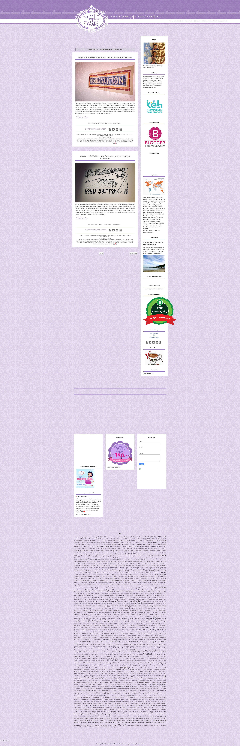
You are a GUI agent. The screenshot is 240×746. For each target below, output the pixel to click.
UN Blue (98, 711)
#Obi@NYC (150, 537)
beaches (76, 552)
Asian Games (79, 546)
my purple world (117, 134)
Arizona (126, 544)
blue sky (150, 556)
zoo (108, 727)
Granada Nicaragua (162, 590)
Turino (156, 707)
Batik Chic (123, 550)
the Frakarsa (159, 699)
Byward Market (93, 561)
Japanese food (95, 608)
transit (80, 705)
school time (163, 680)
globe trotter (151, 588)
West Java (140, 718)
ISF (102, 607)
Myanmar (156, 214)
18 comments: (116, 224)
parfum (154, 664)
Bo (157, 556)
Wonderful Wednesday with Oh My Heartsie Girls (100, 722)
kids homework (115, 614)
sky (146, 684)
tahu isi (143, 695)
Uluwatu (148, 709)
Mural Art (162, 637)
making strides (162, 627)
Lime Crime (93, 623)
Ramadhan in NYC (129, 675)
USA (106, 715)
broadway (100, 559)
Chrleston (127, 567)
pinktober (160, 667)
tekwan (153, 697)
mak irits (126, 627)
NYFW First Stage (113, 658)
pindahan (153, 667)
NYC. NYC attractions (160, 656)
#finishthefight (119, 537)
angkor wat (138, 542)
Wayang (110, 718)
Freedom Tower (96, 586)
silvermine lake (120, 684)
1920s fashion (128, 539)
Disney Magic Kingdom (131, 574)
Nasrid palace (118, 644)
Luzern (75, 627)
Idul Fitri (135, 599)
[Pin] (157, 342)
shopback (105, 684)
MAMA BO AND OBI (178, 21)
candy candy (92, 563)
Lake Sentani (96, 618)
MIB (131, 633)
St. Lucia (141, 690)
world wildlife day (105, 725)
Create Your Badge (154, 337)
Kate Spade (90, 612)
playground (78, 669)
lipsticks (121, 623)
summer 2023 (133, 694)
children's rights (85, 567)
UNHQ (122, 713)
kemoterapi (127, 612)
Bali (146, 548)
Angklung (121, 542)
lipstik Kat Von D (134, 623)
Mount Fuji (94, 637)
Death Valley (154, 572)
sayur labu (128, 680)
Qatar (150, 219)
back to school (121, 548)
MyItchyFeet (88, 644)
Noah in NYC (89, 652)
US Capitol (84, 715)
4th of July (86, 540)
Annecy (145, 542)
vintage (156, 715)
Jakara (143, 607)
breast (159, 558)
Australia (145, 201)
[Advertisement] (106, 40)
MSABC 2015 (120, 637)
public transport (148, 671)
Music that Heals (157, 639)
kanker (132, 610)
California (122, 561)
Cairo (106, 561)
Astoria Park (104, 546)
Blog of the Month (155, 554)
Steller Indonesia (116, 692)
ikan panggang (149, 599)
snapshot (107, 686)
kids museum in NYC (142, 614)
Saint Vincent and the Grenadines (152, 227)
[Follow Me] (150, 342)
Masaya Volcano (142, 632)
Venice (135, 715)
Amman (110, 542)
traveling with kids (134, 707)
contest (77, 571)
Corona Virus (115, 571)
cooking (93, 571)
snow (127, 686)
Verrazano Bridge (142, 715)
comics (134, 569)
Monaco (151, 214)
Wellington (131, 718)
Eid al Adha (97, 578)
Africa (112, 540)
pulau (155, 671)
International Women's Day (93, 607)
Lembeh (128, 621)
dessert (82, 574)
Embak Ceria (143, 578)
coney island (155, 569)
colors (123, 569)
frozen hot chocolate (137, 586)
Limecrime (100, 623)
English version (91, 134)
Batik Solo (138, 550)
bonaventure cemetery (101, 558)
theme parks (163, 701)
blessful (133, 554)
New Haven (92, 646)
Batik (117, 550)
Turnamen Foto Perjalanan (81, 709)
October (76, 660)
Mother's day (86, 637)
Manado (97, 632)
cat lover (145, 563)
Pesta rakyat (99, 667)
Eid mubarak (112, 578)
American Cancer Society (79, 542)
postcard (139, 669)
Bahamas (162, 201)
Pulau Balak (162, 671)
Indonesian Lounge (161, 603)
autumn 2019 (97, 548)
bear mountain (108, 552)
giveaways (135, 588)
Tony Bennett (142, 703)
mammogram (81, 632)
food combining (135, 584)
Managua (104, 632)
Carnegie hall (119, 563)
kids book (99, 614)
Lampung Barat (160, 618)
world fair (87, 725)
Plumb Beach (86, 669)
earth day (151, 576)
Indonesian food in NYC (149, 603)
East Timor (152, 223)
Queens (76, 675)
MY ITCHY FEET (188, 21)
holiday (101, 595)
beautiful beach (119, 552)
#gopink (128, 537)
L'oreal (136, 616)
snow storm (135, 686)
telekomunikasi (161, 697)
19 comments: (116, 123)
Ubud (124, 709)
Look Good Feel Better (100, 625)
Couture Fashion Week (140, 571)
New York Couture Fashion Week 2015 (102, 648)
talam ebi (157, 695)
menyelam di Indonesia (108, 633)
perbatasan (157, 665)
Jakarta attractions (159, 607)
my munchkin (123, 641)
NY (165, 652)
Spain (159, 205)
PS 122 (110, 671)
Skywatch (154, 684)
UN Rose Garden (142, 711)
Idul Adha (129, 599)
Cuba (162, 571)
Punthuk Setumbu (119, 673)
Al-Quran (146, 540)
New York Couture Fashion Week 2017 (143, 648)
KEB (110, 612)
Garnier (159, 586)
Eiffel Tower (121, 578)
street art (131, 692)
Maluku (120, 629)
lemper (134, 621)
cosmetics (124, 571)
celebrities (155, 563)
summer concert (152, 694)
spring (142, 688)
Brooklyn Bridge (141, 559)
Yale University (130, 725)
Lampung (149, 618)
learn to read (77, 621)
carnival (126, 563)
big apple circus (81, 554)
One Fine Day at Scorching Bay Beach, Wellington (153, 243)
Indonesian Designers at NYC (108, 603)
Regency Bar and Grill (105, 677)
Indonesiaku (133, 601)
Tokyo (125, 703)
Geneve (108, 588)
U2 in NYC (118, 709)
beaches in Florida (85, 552)
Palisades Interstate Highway (91, 664)
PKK (165, 667)
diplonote (108, 574)
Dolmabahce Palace (99, 576)
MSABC (113, 637)
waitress (88, 716)
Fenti (109, 582)
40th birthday (78, 540)
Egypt (156, 205)
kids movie (123, 614)
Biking (94, 554)
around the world (136, 544)
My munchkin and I (134, 641)
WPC (113, 725)
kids (161, 612)
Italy (155, 208)
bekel (134, 552)
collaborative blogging (109, 569)
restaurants (155, 677)
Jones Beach (86, 610)
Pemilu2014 (121, 665)
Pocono (92, 669)
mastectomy (77, 633)
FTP (145, 586)
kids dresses (106, 614)
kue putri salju (100, 616)
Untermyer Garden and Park (159, 713)
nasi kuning (110, 644)
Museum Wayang (97, 639)
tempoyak (128, 699)
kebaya (115, 612)
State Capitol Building (92, 692)
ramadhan (118, 675)
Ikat (156, 599)
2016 (139, 539)
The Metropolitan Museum (114, 701)
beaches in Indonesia (97, 552)
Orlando (75, 662)
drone (124, 576)
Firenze (134, 582)
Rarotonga (164, 675)
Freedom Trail (105, 586)
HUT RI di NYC (104, 599)
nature (155, 644)
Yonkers (163, 725)
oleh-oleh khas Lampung (99, 660)
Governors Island (137, 590)
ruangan (141, 678)
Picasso (142, 667)
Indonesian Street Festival (109, 605)
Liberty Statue (141, 621)
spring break (81, 690)
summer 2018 (124, 694)
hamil (82, 593)
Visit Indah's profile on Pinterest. (154, 289)
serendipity (147, 682)
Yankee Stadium (145, 725)
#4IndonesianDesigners (79, 537)
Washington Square (78, 718)
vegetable (129, 715)
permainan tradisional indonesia (87, 667)
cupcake (100, 572)
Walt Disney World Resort (106, 716)
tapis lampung (105, 697)
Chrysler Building (135, 567)
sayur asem (121, 680)
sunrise (97, 695)
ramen (151, 675)
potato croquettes (147, 669)
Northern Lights (107, 652)
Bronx (106, 559)
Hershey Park (82, 595)
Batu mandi (145, 550)
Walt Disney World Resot (120, 716)
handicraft (88, 593)
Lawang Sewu (161, 620)
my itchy (97, 641)
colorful (118, 569)
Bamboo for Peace (160, 548)
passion (84, 666)
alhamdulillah (154, 540)
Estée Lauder (101, 580)
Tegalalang (147, 697)
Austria (163, 199)
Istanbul (125, 607)
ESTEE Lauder (92, 580)
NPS (133, 652)
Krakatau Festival (84, 616)
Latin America (143, 620)
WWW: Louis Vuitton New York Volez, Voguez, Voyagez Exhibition (105, 157)
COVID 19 (151, 571)
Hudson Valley (129, 597)
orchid (163, 660)
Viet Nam (150, 715)
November (128, 652)
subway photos (148, 692)
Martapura (134, 632)
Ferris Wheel (115, 582)
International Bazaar (160, 605)
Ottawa (81, 662)
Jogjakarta (150, 609)
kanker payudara (140, 610)
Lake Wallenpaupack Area (129, 618)
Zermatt (104, 727)
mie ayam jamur (144, 633)
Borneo (137, 558)
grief (117, 591)
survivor (110, 695)
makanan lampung (134, 627)
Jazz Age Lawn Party (130, 608)
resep (128, 677)
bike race (89, 554)
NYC (133, 134)
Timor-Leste (108, 703)
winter (86, 720)
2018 (143, 539)
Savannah (114, 680)
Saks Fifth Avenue (160, 678)
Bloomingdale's (125, 556)
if (139, 599)
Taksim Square (150, 695)
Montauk (119, 635)
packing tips (123, 662)
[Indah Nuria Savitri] (154, 335)
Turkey (157, 223)
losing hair (109, 625)
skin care (140, 684)
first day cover (147, 582)
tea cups (122, 697)
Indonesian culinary (79, 603)
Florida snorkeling (95, 584)
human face (137, 597)
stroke (136, 692)
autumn (154, 546)
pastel (97, 665)
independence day (99, 601)
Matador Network (148, 232)
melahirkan (97, 633)
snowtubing (143, 686)
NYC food (103, 656)
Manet (110, 632)
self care (87, 682)
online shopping (131, 660)
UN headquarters (112, 711)
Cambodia (146, 210)
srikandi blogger (133, 690)
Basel (97, 550)
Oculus (81, 660)
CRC (158, 571)
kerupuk (149, 612)
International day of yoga (79, 607)
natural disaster (148, 644)
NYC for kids (111, 656)
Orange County (156, 660)
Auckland (148, 546)
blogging (93, 556)
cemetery (162, 563)
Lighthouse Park (85, 623)
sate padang (107, 680)
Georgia (115, 588)
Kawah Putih (104, 612)
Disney (122, 574)
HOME (171, 21)
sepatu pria (133, 682)
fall (144, 580)
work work (161, 722)
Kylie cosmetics (129, 616)
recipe (81, 677)
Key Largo (155, 612)
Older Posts (133, 253)
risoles (85, 678)
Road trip (91, 679)
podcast (98, 669)
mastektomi (85, 633)
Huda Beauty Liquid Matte (110, 597)
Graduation (146, 590)
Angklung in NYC (130, 542)
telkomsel (76, 699)
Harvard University (144, 593)
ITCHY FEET (137, 607)
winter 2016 (94, 720)
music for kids (148, 639)
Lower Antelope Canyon (142, 625)
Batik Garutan (131, 550)
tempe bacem (100, 699)
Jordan (159, 208)
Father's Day (93, 582)
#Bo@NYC (100, 537)
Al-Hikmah (139, 540)
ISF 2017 (107, 607)
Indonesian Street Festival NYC (126, 605)
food (127, 584)
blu (131, 556)
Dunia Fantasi (135, 576)
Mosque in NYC (77, 637)
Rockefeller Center (117, 678)
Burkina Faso (85, 561)
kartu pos (83, 612)
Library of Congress (151, 621)
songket (84, 688)
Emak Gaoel (135, 578)
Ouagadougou (88, 662)
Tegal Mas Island (138, 697)
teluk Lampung (84, 699)
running (147, 678)
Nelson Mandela (162, 644)
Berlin (145, 552)
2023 (161, 539)
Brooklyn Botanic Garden (129, 559)
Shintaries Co (140, 744)
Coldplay (99, 569)
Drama (119, 576)
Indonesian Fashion (122, 603)
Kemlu (120, 612)
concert (148, 569)
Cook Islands (86, 571)
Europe (108, 580)
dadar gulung (129, 572)
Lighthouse (76, 623)
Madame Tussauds (98, 627)
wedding (116, 718)
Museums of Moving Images (131, 639)
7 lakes (93, 540)
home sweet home (140, 595)
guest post (127, 591)
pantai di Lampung (110, 664)
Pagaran (143, 662)
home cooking (120, 595)
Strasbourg (124, 692)
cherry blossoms (160, 565)
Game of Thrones (152, 586)
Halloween (76, 593)
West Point (159, 718)
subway (142, 692)
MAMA (125, 629)
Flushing (111, 584)
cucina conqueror (78, 572)
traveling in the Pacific (104, 707)
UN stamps (155, 711)
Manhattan (116, 632)
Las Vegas (136, 620)
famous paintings (162, 580)
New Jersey (100, 646)
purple (127, 673)
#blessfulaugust (91, 537)
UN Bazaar (92, 711)
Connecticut (163, 569)
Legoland (116, 621)
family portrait (151, 580)
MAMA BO (131, 629)
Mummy (156, 637)
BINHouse (100, 554)
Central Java (77, 565)
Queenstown (103, 675)
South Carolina (112, 688)
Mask (154, 632)
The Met (103, 701)
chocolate (105, 567)
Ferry (121, 582)
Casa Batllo (138, 563)
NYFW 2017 (96, 658)
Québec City (162, 673)
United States (154, 225)
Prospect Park (103, 671)
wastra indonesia (89, 718)
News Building (142, 650)
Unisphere (128, 713)
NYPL (131, 658)
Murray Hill (76, 639)
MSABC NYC (136, 637)
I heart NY (112, 599)
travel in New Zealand (98, 705)
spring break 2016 (93, 690)
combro (129, 569)
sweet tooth (116, 695)
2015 (134, 539)
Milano (163, 633)
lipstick (115, 623)
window (80, 720)
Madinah (106, 627)
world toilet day (95, 725)
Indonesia (151, 208)
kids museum (131, 614)
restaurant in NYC (146, 677)
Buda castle (157, 559)
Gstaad (121, 591)
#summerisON (78, 539)
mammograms (90, 632)
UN (74, 711)
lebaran (84, 622)
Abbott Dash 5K (105, 540)
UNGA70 (100, 713)
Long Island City (88, 625)
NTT (137, 652)
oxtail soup (105, 662)
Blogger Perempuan (82, 556)
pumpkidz (102, 673)
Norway (153, 218)
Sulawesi (156, 692)
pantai (102, 664)
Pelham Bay (114, 665)
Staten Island (102, 692)
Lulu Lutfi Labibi (161, 625)
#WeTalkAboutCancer (90, 539)
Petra (105, 667)
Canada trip (149, 561)
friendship (127, 586)
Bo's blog (87, 558)
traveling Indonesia (118, 707)
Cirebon (76, 569)
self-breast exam (104, 682)
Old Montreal (88, 660)
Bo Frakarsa (80, 558)
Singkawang (128, 684)
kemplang (134, 612)
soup (97, 688)
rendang (118, 677)
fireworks (140, 582)
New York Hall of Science (82, 650)
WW (109, 236)
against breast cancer (122, 540)
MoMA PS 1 (95, 635)
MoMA (89, 635)
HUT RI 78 (96, 599)
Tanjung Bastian (86, 697)
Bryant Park (150, 559)
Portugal (145, 219)
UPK (76, 715)
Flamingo (76, 584)
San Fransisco (81, 680)
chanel (115, 565)
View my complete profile (83, 514)
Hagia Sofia (147, 591)
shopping (112, 684)
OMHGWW (110, 660)
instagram (151, 605)
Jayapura (120, 608)
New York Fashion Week (160, 648)
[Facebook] (147, 342)
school (141, 680)
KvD (123, 616)
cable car (101, 561)
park (163, 664)
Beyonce (157, 552)
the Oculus (156, 701)
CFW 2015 (103, 565)
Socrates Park (151, 686)
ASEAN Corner (162, 544)
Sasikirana (94, 680)
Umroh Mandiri (161, 709)
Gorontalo (128, 590)
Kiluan (151, 614)
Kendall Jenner (141, 612)
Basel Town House (105, 550)
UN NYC (122, 711)
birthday (112, 554)
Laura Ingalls (152, 620)
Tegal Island (129, 697)
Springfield (125, 690)
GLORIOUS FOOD (212, 21)
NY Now (108, 654)
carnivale (132, 563)
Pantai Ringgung (129, 664)
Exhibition (100, 134)
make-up (155, 627)
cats (150, 563)
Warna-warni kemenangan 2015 (147, 716)
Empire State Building (154, 578)
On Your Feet (121, 660)
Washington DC (160, 716)
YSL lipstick (97, 727)
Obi (151, 658)
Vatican (161, 225)
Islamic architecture (116, 607)
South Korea (153, 210)
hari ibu (116, 593)
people (142, 665)
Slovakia (157, 221)
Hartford (136, 593)
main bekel (119, 627)
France (145, 206)
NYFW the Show (124, 658)
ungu (117, 713)
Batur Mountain (161, 550)
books (114, 558)
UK (143, 709)
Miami (126, 633)
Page (148, 662)
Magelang (113, 627)
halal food (162, 591)
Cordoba (99, 571)
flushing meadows (119, 584)
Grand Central (98, 591)
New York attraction (138, 646)
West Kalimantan (150, 718)
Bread (154, 558)
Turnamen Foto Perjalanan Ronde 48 (98, 709)
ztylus (112, 727)
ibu (117, 599)
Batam (112, 550)
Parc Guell (142, 664)
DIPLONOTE (204, 21)
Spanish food (135, 688)
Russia (154, 219)
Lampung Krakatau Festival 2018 (98, 620)
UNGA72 (112, 713)
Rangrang (157, 675)
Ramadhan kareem (142, 675)
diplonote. (117, 574)
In (91, 601)
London (80, 625)
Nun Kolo (143, 652)
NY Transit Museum (136, 654)
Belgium (157, 201)
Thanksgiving (151, 699)
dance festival (137, 572)
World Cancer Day (78, 725)
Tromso (151, 707)
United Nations (146, 713)
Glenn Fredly (144, 588)
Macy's (81, 627)
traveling (110, 135)
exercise (127, 580)
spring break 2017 (106, 690)
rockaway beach (107, 678)
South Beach (103, 688)
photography (124, 668)
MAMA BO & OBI (96, 235)
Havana (152, 593)
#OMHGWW (160, 537)
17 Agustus (120, 539)
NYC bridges (96, 656)
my (79, 641)
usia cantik (122, 715)
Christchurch (112, 567)
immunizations (79, 601)
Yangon (137, 725)
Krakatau (76, 616)
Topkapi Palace (161, 703)
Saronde (88, 680)
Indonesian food (134, 603)
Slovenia (152, 221)
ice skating (122, 599)
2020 (153, 539)
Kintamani (162, 614)
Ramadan (110, 675)
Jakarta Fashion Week (79, 608)
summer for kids (162, 694)
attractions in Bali (138, 546)
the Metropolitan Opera (128, 701)
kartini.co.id (76, 612)
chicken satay (77, 567)
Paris (159, 664)
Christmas (120, 567)
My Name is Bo (145, 641)
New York (116, 646)
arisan (119, 544)
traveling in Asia (139, 705)
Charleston (131, 565)
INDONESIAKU (196, 21)
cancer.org (85, 563)
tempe (93, 699)
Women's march (121, 720)
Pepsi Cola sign (149, 665)
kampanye (125, 610)
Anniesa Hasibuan (154, 542)
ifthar (143, 599)
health (159, 593)
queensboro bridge (94, 675)
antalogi (88, 544)
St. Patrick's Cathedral (150, 690)
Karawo (148, 610)
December (162, 572)
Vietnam (145, 228)
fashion (77, 582)
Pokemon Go (111, 669)
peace (101, 665)
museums (106, 639)
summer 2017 (113, 694)
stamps (83, 692)
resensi (123, 677)
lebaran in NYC (102, 622)
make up (148, 627)
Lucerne (152, 625)
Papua (136, 664)
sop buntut (91, 688)
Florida (87, 584)
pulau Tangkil (86, 673)
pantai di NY (120, 664)
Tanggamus (77, 697)
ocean (163, 658)
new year (107, 646)
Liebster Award (161, 621)
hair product (155, 591)
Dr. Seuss (114, 576)
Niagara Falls (151, 650)
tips (113, 703)
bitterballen (120, 554)
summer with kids (79, 695)
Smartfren (94, 686)
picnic (147, 667)
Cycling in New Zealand (109, 572)
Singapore (146, 221)
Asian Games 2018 (88, 546)
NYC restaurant (140, 656)
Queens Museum (84, 675)
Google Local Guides (111, 590)
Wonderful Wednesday (134, 720)
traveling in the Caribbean (90, 707)
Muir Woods (149, 637)
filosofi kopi (127, 582)
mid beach (136, 633)
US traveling (92, 715)
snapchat (100, 686)
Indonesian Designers (93, 603)
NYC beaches (88, 656)
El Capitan (128, 578)
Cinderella (149, 567)
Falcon (139, 580)
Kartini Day (162, 610)
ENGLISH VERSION (222, 21)
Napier (104, 644)
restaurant (136, 677)
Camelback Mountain (132, 561)
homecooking (150, 595)
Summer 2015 (93, 694)
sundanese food (89, 695)
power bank (156, 669)
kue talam (108, 616)
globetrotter (162, 588)
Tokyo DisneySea (133, 703)
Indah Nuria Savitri (154, 333)
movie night (107, 637)
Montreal (140, 635)
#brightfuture (110, 537)
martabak (128, 632)
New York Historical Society (96, 650)
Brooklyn (119, 559)
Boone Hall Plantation (123, 558)
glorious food (80, 590)
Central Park (94, 565)
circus (163, 567)
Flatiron (81, 584)
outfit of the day (97, 662)
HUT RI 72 (83, 599)
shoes (99, 684)
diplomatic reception (98, 574)
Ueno (139, 709)
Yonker (157, 725)
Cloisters (82, 569)
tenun (134, 699)
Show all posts (118, 49)
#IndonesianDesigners (138, 537)
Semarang (117, 682)
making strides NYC (105, 629)
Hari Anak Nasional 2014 (106, 593)
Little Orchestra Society (157, 623)
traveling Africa (129, 705)
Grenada (159, 206)
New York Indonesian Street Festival (114, 650)
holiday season (109, 595)
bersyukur (150, 552)
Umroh (153, 709)
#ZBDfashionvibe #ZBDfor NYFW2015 (106, 539)
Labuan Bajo (152, 616)
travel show (109, 705)
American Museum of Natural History (96, 542)
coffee (93, 569)
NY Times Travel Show (124, 654)
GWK (142, 591)
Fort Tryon (163, 584)
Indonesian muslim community (93, 605)
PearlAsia (107, 665)
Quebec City (153, 673)
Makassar (142, 627)
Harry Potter (129, 593)
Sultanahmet (163, 692)
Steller (108, 692)
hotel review (98, 597)
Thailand (145, 223)
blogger (164, 554)
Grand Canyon (89, 591)
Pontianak (118, 669)
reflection (96, 677)
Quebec (146, 673)
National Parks (127, 644)
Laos (158, 210)
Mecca (91, 633)
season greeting (79, 682)
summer (84, 694)
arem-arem (113, 544)
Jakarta (149, 607)
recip (76, 677)
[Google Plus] (160, 342)
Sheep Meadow (92, 684)
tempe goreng (108, 699)
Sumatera (77, 694)
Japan (163, 208)
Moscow (156, 635)
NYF (85, 658)
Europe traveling (117, 580)
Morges (145, 635)
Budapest (164, 559)
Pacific (111, 662)
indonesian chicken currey (158, 601)
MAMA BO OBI (161, 630)
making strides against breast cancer (86, 630)
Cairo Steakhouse (113, 561)
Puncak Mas (110, 673)
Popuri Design (126, 744)
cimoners (143, 567)
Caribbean (110, 563)
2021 (157, 539)
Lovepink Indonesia (130, 625)
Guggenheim (136, 591)
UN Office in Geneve (131, 711)
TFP (139, 699)
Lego (111, 621)
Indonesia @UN (122, 601)
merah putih (120, 633)
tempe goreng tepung (119, 699)
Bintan (106, 554)
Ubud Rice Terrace (131, 709)
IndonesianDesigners (141, 605)
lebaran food (92, 621)
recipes (88, 677)
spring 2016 (150, 688)
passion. (92, 665)
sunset (103, 696)
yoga (152, 725)
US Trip (101, 715)
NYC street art (149, 656)
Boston (149, 558)
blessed (127, 554)
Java (101, 608)
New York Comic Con (161, 646)
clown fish (88, 569)
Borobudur (143, 558)
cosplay (130, 571)
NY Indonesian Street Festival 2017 (95, 654)
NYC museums (129, 656)
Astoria (96, 546)
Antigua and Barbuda (154, 199)
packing (117, 662)
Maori (123, 632)
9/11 (98, 540)
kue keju (93, 616)
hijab (96, 595)
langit (130, 620)
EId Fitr (104, 578)
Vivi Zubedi (162, 715)
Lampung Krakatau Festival (81, 620)
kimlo (156, 614)
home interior (130, 595)
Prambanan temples (78, 671)
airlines (133, 540)
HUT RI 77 (90, 599)
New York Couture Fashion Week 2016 (122, 648)
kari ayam (155, 610)
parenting (148, 664)
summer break (142, 694)
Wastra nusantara (101, 718)
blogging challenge (104, 556)
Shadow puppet (83, 684)
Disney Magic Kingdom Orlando (146, 574)
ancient (115, 542)
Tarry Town (114, 697)
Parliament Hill (77, 665)
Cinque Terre (157, 567)
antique (107, 544)
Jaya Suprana (113, 608)
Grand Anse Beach (79, 591)
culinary (86, 572)
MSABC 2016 (128, 637)
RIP (81, 678)
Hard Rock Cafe (95, 593)
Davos (143, 572)
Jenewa (143, 608)
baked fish (129, 548)
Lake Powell (88, 618)
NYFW (89, 658)
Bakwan (141, 548)
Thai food (144, 699)
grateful (105, 591)
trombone (144, 707)
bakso (135, 548)
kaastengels (100, 610)
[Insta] (153, 342)
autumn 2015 (162, 546)
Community (141, 569)
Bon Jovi (92, 558)
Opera (149, 660)
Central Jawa (86, 565)
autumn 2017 (88, 548)
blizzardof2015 (145, 554)
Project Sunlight (94, 671)
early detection (144, 576)
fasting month (85, 582)
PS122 (115, 671)
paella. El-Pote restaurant (134, 662)
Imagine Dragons (162, 599)
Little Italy (147, 623)
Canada (145, 203)
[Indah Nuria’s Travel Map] (154, 194)
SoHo (157, 686)
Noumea (121, 652)
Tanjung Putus (95, 697)
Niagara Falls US (161, 650)
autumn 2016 (79, 548)
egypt (90, 578)
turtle (109, 709)
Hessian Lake (90, 595)
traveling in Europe (152, 705)
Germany (145, 205)
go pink (89, 590)
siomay (134, 684)
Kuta (119, 616)
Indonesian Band (146, 601)
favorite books (102, 582)
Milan (158, 633)
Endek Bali (163, 578)
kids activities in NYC (87, 614)
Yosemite (76, 727)
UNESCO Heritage (87, 713)
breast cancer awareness (87, 560)
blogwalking (116, 556)
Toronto (75, 705)
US (80, 715)
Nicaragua (155, 216)
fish (164, 582)
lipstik (126, 623)
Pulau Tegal (95, 673)
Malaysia (161, 214)
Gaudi (84, 588)
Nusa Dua (149, 652)
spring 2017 (158, 688)
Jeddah (138, 608)
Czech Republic (159, 203)
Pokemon (104, 669)
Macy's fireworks (88, 627)
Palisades (81, 664)
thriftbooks (78, 703)
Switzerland (151, 203)
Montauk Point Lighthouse (129, 635)
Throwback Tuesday (88, 703)
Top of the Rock (151, 703)
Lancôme (111, 620)
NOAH (82, 652)
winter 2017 (103, 720)
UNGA (94, 713)
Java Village (106, 608)
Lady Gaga (81, 618)
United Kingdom (152, 206)
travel (86, 705)
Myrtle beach (98, 644)
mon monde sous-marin (107, 635)
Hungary (145, 208)
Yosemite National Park (86, 727)
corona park (106, 571)
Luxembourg (158, 212)
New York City (127, 134)
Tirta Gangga (119, 703)
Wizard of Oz (112, 720)
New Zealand (159, 218)
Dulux (129, 576)
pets (109, 667)
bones (110, 558)
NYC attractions (102, 135)
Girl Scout (127, 588)
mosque (162, 635)
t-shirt (137, 695)
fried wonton (120, 586)
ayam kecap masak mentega (109, 548)
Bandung (76, 550)
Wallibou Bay (95, 716)
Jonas (79, 610)
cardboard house (101, 563)
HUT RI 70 (150, 597)
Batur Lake (152, 550)
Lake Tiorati (104, 618)
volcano (75, 716)
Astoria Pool (114, 546)
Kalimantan (117, 610)
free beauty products (86, 586)
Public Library (139, 671)
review (162, 677)
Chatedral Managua (140, 565)
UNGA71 (106, 713)
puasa (120, 671)
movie (100, 637)
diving (157, 574)
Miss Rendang (83, 635)
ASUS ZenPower (122, 546)
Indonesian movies (79, 605)
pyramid (140, 673)
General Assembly (92, 588)
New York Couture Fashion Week (83, 648)
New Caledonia (147, 216)
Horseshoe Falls (161, 595)
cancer (157, 561)
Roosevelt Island (128, 678)
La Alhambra (143, 616)
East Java (157, 576)
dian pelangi (88, 574)
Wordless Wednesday (129, 722)
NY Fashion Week (80, 654)
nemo (76, 646)
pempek (128, 665)
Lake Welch (141, 618)
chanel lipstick (122, 565)
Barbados (151, 201)
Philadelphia (115, 667)
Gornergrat (121, 590)
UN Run (150, 711)
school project (156, 680)
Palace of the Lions (155, 662)
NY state (114, 654)
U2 (113, 709)
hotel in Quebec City (88, 597)
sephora (141, 682)
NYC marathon (119, 656)
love (123, 625)
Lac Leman (160, 616)
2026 (165, 539)
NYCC (75, 658)
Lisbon (141, 623)
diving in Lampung (87, 576)
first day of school (157, 582)
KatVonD (97, 612)
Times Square (100, 703)
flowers (103, 584)
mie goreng (152, 633)
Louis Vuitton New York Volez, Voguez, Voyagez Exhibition (105, 57)
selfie (111, 682)
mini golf (76, 635)
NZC (147, 658)
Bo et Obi (163, 556)
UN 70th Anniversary (83, 711)
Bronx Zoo (112, 559)
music (141, 639)
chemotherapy (150, 565)
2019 (148, 539)
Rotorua (135, 678)
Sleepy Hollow (86, 686)
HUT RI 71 (157, 597)
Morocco (145, 214)
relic (113, 677)
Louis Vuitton (107, 134)
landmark (118, 620)
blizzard (138, 554)
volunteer (81, 716)
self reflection (94, 682)
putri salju (134, 673)
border (131, 558)
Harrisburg (122, 593)
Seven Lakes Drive (156, 682)
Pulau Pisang (77, 673)
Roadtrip (99, 678)
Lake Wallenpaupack (114, 618)
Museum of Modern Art (86, 639)
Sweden (158, 219)
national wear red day (137, 644)
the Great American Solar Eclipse (91, 701)
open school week (141, 660)
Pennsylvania (135, 665)
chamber (110, 565)
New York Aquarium (126, 646)
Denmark (151, 205)
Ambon (162, 540)
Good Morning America (98, 590)
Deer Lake (76, 574)
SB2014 (134, 680)
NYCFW (80, 658)
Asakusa (154, 544)
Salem (75, 680)
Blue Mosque (143, 556)
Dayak (148, 572)
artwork (83, 134)
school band (148, 680)
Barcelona (91, 550)
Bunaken (77, 561)
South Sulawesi (121, 688)
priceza (86, 671)
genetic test (101, 588)
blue (135, 556)
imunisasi (87, 601)
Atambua (130, 546)
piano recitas (136, 667)
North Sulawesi (98, 652)
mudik (142, 637)
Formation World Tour (146, 584)
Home (101, 253)
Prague (163, 669)
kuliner (114, 616)
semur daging (126, 682)
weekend (122, 718)
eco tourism (84, 578)
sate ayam (101, 680)
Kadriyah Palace (108, 610)
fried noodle (113, 586)
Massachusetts (161, 632)
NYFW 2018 (104, 658)
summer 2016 (103, 694)
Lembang (122, 621)
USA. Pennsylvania (114, 715)
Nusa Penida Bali (158, 652)
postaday (131, 669)
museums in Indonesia (117, 639)
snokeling (113, 686)
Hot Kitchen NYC (78, 597)
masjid (149, 632)
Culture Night (93, 572)
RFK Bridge (76, 678)
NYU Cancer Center (139, 658)
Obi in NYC (156, 658)
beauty (128, 552)
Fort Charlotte (156, 584)
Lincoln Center (108, 623)
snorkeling (120, 686)
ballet (152, 548)
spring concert (117, 690)
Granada (153, 590)
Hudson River (121, 597)
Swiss (122, 695)
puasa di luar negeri (129, 671)
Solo (79, 688)
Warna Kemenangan (133, 716)
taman (163, 695)
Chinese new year (95, 567)
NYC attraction (156, 654)
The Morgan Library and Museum (144, 701)
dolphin (108, 576)
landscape (124, 620)
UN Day (104, 711)
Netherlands (146, 218)
